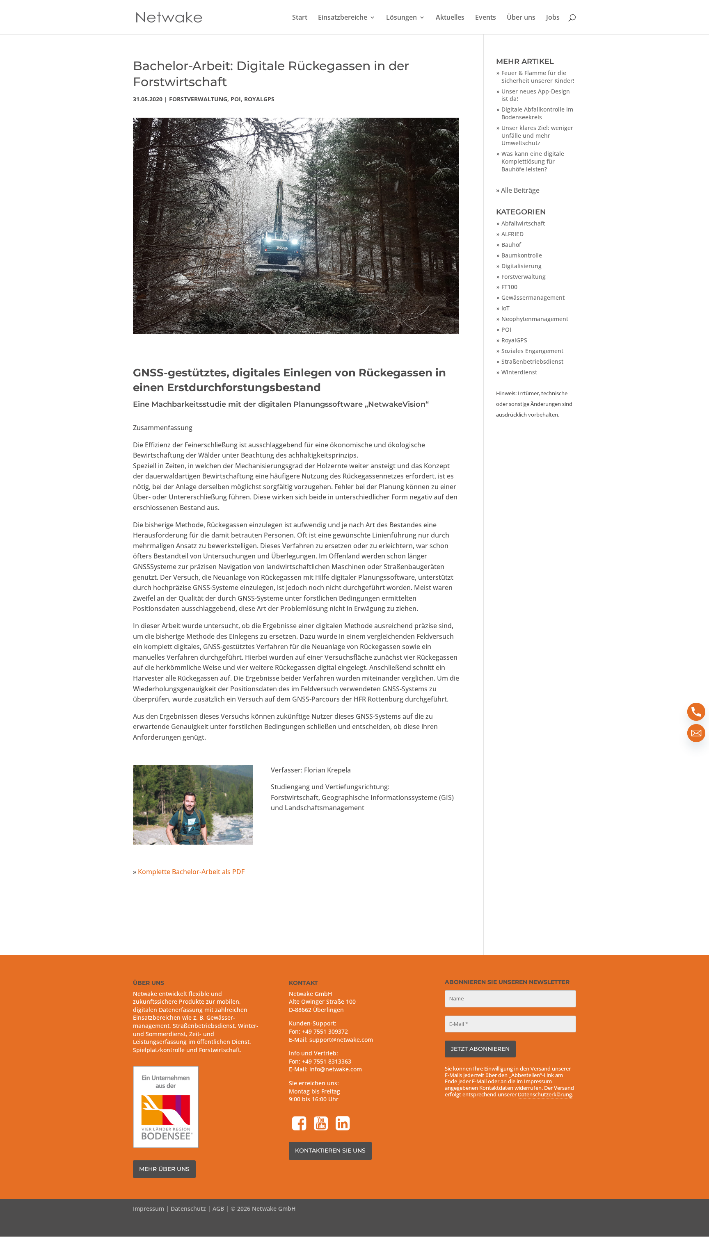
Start (299, 18)
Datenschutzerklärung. (545, 1094)
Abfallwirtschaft (523, 223)
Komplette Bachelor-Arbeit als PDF (191, 871)
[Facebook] (300, 1124)
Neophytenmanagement (534, 319)
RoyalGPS (259, 99)
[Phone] (696, 712)
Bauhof (511, 244)
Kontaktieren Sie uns (330, 1150)
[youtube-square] (322, 1124)
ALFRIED (512, 234)
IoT (505, 308)
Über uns (521, 18)
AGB (218, 1208)
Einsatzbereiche (342, 18)
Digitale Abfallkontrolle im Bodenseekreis (537, 113)
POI (236, 99)
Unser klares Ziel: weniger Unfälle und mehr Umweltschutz (537, 135)
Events (485, 18)
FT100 (509, 287)
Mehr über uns (164, 1169)
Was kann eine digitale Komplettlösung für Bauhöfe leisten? (532, 161)
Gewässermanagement (533, 297)
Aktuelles (450, 18)
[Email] (696, 733)
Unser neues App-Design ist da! (535, 95)
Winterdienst (519, 372)
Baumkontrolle (521, 255)
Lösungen (401, 18)
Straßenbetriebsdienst (532, 361)
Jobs (553, 18)
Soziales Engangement (532, 351)
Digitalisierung (521, 266)
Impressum (148, 1208)
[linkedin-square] (343, 1124)
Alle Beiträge (520, 190)
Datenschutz (188, 1208)
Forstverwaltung (198, 99)
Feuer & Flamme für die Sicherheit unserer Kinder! (537, 76)
